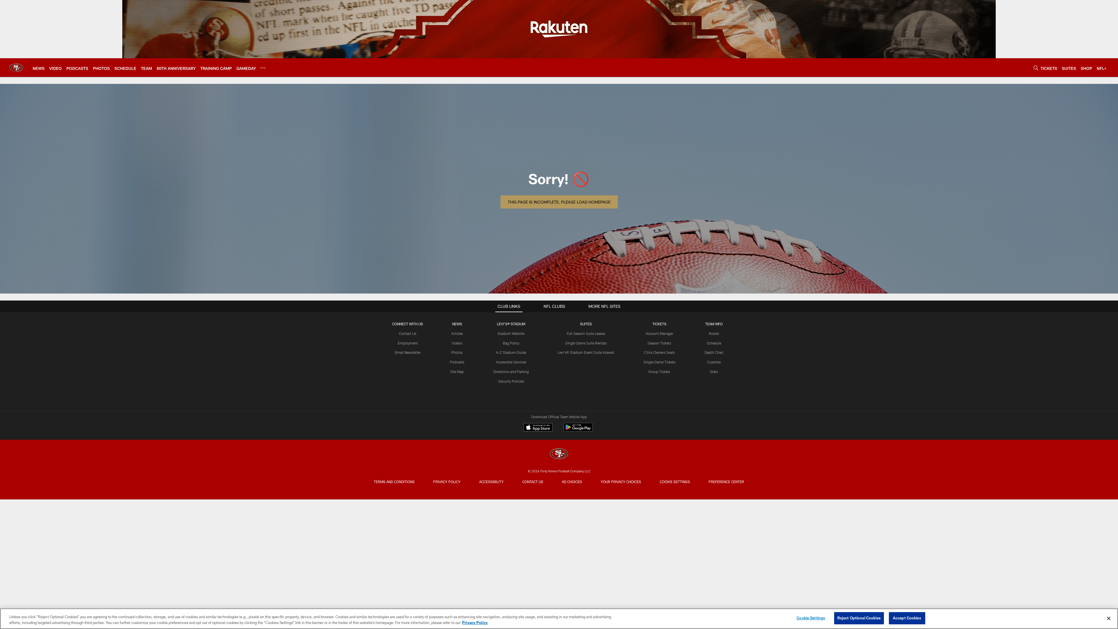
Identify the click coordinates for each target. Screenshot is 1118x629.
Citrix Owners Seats (659, 352)
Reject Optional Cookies (859, 618)
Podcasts (457, 362)
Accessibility (491, 482)
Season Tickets (659, 343)
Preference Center (726, 482)
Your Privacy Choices (621, 482)
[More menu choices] (263, 68)
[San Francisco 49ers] (559, 454)
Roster (714, 333)
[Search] (1036, 68)
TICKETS (659, 324)
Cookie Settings (675, 482)
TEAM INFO (714, 324)
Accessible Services (511, 362)
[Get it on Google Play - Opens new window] (578, 430)
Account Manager (659, 333)
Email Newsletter (408, 352)
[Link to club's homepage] (16, 68)
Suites (586, 324)
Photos (457, 352)
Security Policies (511, 381)
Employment (408, 343)
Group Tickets (659, 372)
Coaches (714, 362)
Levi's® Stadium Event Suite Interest (586, 352)
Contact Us (407, 333)
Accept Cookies (907, 618)
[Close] (1108, 618)
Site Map (457, 372)
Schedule (714, 343)
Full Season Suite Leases (586, 333)
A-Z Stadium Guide (511, 352)
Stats (714, 372)
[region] (559, 618)
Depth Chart (714, 352)
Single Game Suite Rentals (586, 343)
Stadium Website (511, 333)
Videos (457, 343)
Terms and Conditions (394, 482)
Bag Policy (511, 343)
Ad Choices (572, 482)
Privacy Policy (447, 482)
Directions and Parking (511, 372)
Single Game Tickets (659, 362)
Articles (457, 333)
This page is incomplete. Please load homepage (559, 201)
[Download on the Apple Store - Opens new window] (538, 428)
